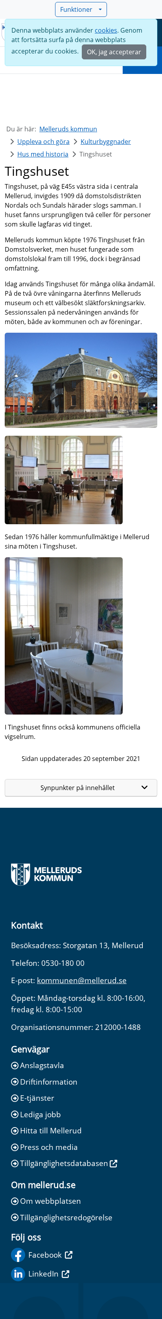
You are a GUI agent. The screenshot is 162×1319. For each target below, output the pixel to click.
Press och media (49, 1147)
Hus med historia (42, 154)
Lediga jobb (40, 1114)
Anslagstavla (42, 1065)
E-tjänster (37, 1097)
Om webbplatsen (50, 1201)
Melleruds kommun (68, 129)
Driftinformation (48, 1081)
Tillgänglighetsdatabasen (64, 1163)
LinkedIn (43, 1273)
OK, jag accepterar (114, 52)
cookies (106, 30)
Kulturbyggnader (106, 141)
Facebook (45, 1254)
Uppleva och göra (43, 141)
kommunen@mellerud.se (82, 980)
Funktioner (76, 9)
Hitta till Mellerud (51, 1130)
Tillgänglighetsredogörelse (66, 1217)
